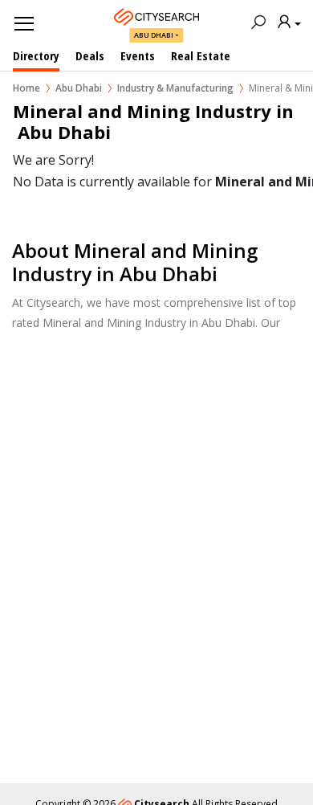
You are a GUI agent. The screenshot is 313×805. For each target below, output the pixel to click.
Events (137, 55)
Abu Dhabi (153, 35)
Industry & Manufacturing (175, 88)
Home (26, 88)
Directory (36, 55)
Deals (89, 55)
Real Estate (200, 55)
